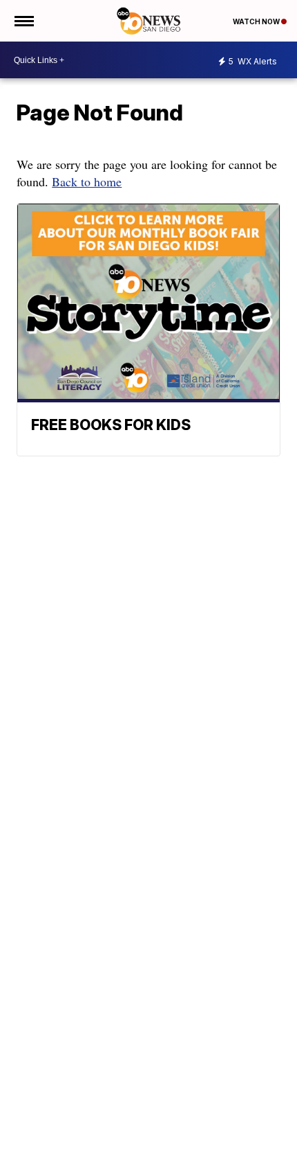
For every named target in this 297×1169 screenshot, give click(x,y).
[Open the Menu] (23, 20)
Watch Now (257, 21)
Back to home (87, 181)
